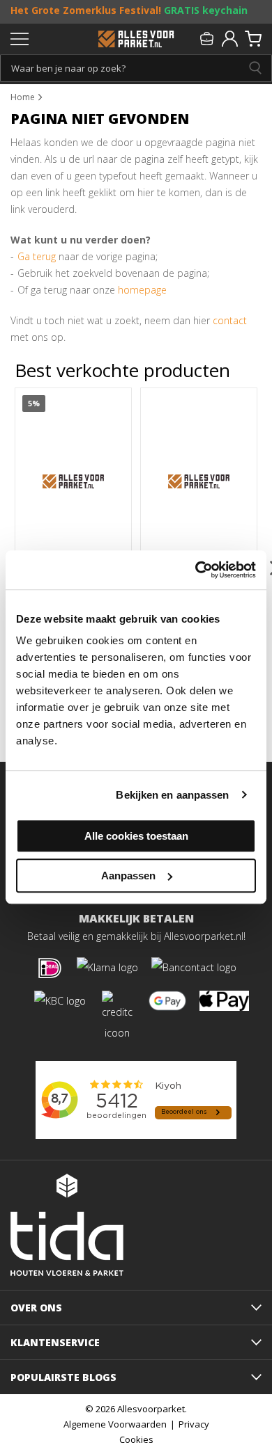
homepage (142, 289)
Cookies (136, 1439)
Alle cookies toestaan (136, 836)
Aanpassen (128, 875)
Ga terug (36, 256)
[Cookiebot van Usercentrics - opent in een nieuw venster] (195, 570)
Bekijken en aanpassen (172, 795)
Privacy (194, 1424)
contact (230, 320)
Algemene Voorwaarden (115, 1424)
